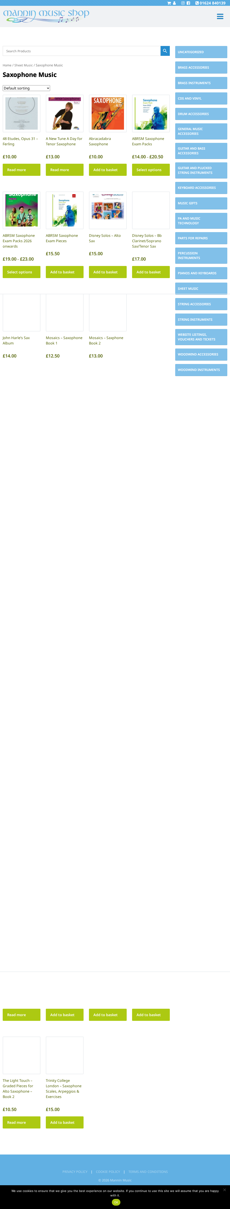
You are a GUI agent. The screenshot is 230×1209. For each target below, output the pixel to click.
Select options (149, 169)
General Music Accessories (190, 131)
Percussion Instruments (189, 255)
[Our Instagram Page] (182, 3)
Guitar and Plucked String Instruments (195, 170)
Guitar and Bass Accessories (191, 150)
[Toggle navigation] (218, 16)
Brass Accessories (193, 67)
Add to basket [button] (105, 169)
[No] (224, 1189)
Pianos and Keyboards (197, 273)
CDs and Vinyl (189, 98)
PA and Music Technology (189, 220)
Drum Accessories (193, 114)
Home (7, 65)
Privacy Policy (74, 1172)
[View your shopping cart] (169, 3)
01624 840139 (213, 3)
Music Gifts (187, 203)
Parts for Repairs (193, 238)
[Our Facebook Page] (188, 3)
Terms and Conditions (148, 1172)
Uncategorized (191, 52)
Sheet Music (188, 288)
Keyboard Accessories (197, 187)
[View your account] (174, 3)
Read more (16, 169)
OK (116, 1202)
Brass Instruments (194, 83)
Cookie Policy (108, 1172)
